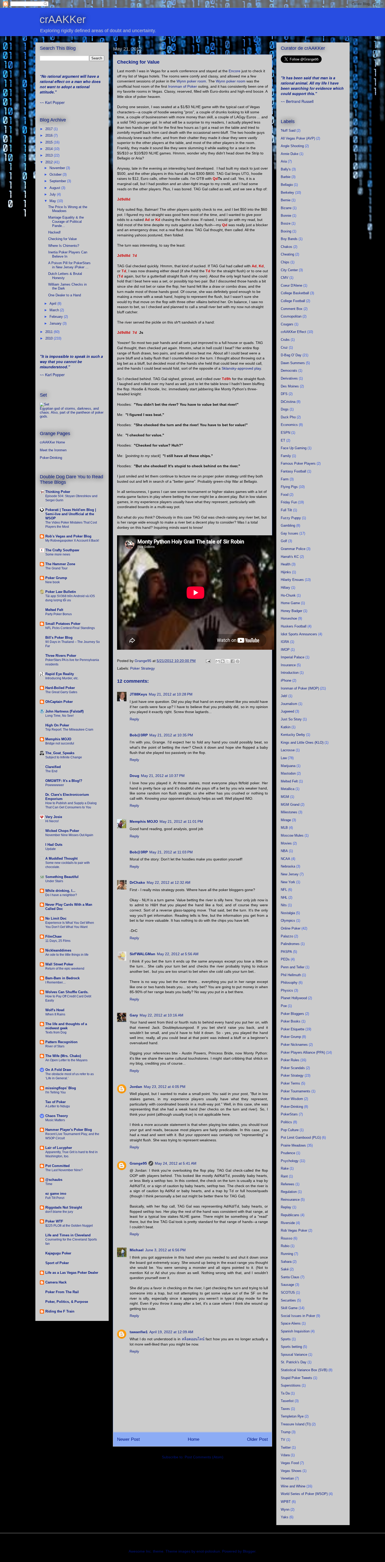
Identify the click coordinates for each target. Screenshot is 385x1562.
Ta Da (285, 1393)
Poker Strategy (142, 668)
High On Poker (57, 725)
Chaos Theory (56, 1116)
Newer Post (128, 1439)
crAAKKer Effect (293, 332)
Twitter (286, 1447)
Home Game (290, 603)
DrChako (137, 882)
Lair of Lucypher (58, 1148)
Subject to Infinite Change (63, 757)
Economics (289, 425)
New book (52, 582)
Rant (284, 1176)
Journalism (289, 704)
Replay (286, 1207)
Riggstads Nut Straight (63, 1207)
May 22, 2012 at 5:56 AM (178, 954)
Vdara (285, 1455)
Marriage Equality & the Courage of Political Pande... (66, 221)
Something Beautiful (62, 877)
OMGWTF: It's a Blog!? (63, 781)
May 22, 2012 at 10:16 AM (161, 1015)
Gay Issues (289, 533)
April (53, 303)
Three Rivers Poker (60, 656)
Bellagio (287, 185)
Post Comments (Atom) (204, 1457)
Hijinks (286, 572)
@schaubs (53, 1180)
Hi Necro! (52, 821)
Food (284, 495)
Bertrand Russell (300, 101)
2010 (49, 338)
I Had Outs (53, 845)
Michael (137, 1250)
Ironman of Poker (182, 86)
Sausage (287, 1285)
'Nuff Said (288, 130)
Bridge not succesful (59, 743)
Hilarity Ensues (292, 580)
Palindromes (290, 944)
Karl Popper (55, 102)
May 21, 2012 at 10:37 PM (163, 776)
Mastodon (288, 773)
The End (51, 771)
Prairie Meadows (293, 1145)
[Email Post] (208, 661)
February (57, 317)
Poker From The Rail (62, 1292)
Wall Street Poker (59, 964)
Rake (285, 1168)
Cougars (287, 324)
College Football (293, 301)
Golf (284, 541)
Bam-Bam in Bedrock (62, 978)
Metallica (287, 789)
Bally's (286, 169)
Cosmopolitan (291, 316)
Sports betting (291, 1347)
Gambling (288, 525)
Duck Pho (288, 417)
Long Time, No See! (59, 716)
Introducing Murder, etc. (62, 678)
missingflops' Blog (60, 1088)
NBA (284, 851)
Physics (287, 990)
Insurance (288, 665)
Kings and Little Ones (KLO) (302, 742)
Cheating (287, 254)
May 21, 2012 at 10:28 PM (170, 694)
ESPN (285, 433)
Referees (287, 1184)
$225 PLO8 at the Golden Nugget (69, 1225)
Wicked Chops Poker (62, 831)
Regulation (289, 1192)
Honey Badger (291, 611)
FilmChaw (53, 936)
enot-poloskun (208, 1551)
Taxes (285, 1409)
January (56, 323)
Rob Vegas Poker (294, 1230)
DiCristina (288, 402)
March (55, 310)
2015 (49, 142)
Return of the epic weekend (64, 968)
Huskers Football (293, 626)
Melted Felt (54, 610)
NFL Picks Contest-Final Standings (70, 628)
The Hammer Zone (60, 564)
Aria (284, 161)
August (55, 188)
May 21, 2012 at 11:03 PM (171, 852)
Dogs (285, 409)
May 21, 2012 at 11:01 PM (181, 821)
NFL (284, 890)
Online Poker (290, 928)
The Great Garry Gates (61, 692)
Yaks (284, 1517)
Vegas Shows (291, 1471)
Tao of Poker (55, 1102)
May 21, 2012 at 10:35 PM (171, 735)
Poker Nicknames (294, 1045)
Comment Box (291, 309)
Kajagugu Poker (58, 1253)
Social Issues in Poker (298, 1316)
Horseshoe (289, 618)
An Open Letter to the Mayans (66, 1060)
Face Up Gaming (293, 448)
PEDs (285, 959)
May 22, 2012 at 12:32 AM (168, 882)
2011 (49, 332)
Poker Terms (290, 1083)
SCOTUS (288, 1292)
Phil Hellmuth (291, 975)
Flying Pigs (289, 487)
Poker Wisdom (292, 1099)
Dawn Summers (293, 363)
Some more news (57, 554)
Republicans (290, 1215)
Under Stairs (54, 881)
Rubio (285, 1246)
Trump (285, 1432)
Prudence (288, 1153)
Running (287, 1254)
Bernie (285, 200)
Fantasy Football (293, 471)
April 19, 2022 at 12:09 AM (171, 1332)
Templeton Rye (292, 1416)
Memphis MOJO (144, 821)
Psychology (290, 1161)
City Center (289, 270)
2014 (49, 149)
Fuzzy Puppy (291, 518)
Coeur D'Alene (291, 285)
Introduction (290, 673)
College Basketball (295, 293)
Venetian (287, 1478)
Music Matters (55, 1120)
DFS (284, 394)
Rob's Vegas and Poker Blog (68, 536)
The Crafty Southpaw (62, 550)
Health (285, 564)
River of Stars (54, 1046)
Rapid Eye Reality (59, 674)
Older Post (257, 1439)
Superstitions (291, 1385)
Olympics (288, 920)
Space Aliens (291, 1323)
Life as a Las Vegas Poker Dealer (71, 1273)
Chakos (286, 247)
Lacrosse (288, 750)
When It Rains (55, 1014)
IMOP (285, 650)
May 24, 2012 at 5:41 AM (175, 1163)
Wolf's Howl (54, 1010)
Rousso (286, 1238)
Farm (285, 479)
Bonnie (286, 216)
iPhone (286, 680)
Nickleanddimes (58, 950)
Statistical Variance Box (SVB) (304, 1370)
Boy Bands (289, 239)
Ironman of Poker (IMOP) (300, 688)
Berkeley (287, 192)
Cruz (284, 347)
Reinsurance (290, 1200)
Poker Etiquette (292, 1029)
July (53, 194)
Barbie (285, 177)
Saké (285, 1269)
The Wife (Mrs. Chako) (63, 1056)
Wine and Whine (293, 1486)
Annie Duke (289, 154)
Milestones (289, 812)
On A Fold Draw (58, 1070)
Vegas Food (290, 1463)
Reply (134, 719)
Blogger (249, 1551)
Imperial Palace (292, 657)
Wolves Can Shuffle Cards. (67, 992)
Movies (286, 843)
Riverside (288, 1223)
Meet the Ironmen (53, 450)
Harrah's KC (290, 557)
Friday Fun (289, 502)
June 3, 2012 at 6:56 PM (165, 1250)
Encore (234, 71)
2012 (49, 162)
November (58, 168)
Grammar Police (293, 549)
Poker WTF (54, 1221)
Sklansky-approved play (241, 368)
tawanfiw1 (139, 1332)
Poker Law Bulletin (60, 592)
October (56, 174)
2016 (49, 135)
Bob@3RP (139, 735)
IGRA (285, 642)
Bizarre (286, 208)
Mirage (286, 820)
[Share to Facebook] (232, 661)
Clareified (53, 767)
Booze (285, 223)
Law (284, 758)
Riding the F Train (59, 1311)
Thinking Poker (57, 492)
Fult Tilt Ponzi (54, 1198)
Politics (286, 1122)
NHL (284, 897)
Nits (284, 905)
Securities (288, 1300)
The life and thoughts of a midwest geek (66, 1026)
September (58, 181)
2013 (49, 155)
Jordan (136, 1087)
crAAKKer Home (52, 442)
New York (288, 882)
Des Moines (290, 386)
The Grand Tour (56, 568)
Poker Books (290, 1021)
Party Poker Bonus (58, 614)
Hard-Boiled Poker (60, 688)
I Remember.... (55, 982)
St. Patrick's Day (293, 1362)
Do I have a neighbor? (61, 895)
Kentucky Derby (293, 735)
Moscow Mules (292, 835)
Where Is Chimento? (63, 246)
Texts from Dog (56, 1032)
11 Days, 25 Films (57, 941)
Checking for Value (62, 239)
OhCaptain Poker (59, 702)
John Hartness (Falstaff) (64, 711)
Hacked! (54, 232)
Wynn (285, 1509)
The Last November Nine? (64, 1170)
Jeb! (284, 696)
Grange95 (138, 1163)
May (53, 201)
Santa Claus (290, 1277)
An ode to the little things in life (67, 955)
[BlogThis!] (222, 661)
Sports (286, 1339)
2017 (49, 129)
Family (286, 456)
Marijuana (288, 766)
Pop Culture (290, 1130)
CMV (284, 278)
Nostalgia (288, 913)
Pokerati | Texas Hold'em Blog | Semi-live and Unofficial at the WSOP (70, 514)
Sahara (286, 1262)
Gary (134, 1015)
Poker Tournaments (295, 1091)
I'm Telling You (55, 1092)
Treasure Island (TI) (296, 1424)
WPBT (286, 1502)
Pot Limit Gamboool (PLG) (301, 1137)
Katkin (285, 727)
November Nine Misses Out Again (69, 835)
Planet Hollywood (294, 998)
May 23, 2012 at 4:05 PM (164, 1087)
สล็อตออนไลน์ (193, 1339)
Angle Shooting (292, 146)
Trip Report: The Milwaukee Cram (69, 729)
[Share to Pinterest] (237, 661)
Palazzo (287, 936)
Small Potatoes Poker (62, 624)
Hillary (285, 588)
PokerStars (289, 1114)
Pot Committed (57, 1166)
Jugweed (287, 711)
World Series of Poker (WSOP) (304, 1494)
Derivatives (289, 378)
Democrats (289, 371)
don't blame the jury (59, 1212)
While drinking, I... (60, 891)
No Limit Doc (56, 918)
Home (193, 1439)
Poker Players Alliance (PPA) (303, 1052)
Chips (285, 262)
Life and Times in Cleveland (68, 1235)
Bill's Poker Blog (59, 638)
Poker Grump (56, 578)
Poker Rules (290, 1060)
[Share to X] (227, 661)
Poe (284, 1006)
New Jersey (290, 874)
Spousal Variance (294, 1355)
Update (50, 849)
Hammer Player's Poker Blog (68, 1130)
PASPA (286, 952)
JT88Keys (138, 694)
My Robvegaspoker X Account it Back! (72, 540)
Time (48, 1184)
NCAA (285, 859)
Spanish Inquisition (295, 1331)
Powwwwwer (54, 785)
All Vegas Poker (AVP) (298, 138)
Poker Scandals (293, 1068)
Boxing (286, 231)
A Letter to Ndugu (57, 1106)
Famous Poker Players (298, 463)
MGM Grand (290, 805)
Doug (134, 776)
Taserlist (287, 1401)
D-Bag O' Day (291, 355)
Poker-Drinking (51, 458)
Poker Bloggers (292, 1014)
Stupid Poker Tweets (296, 1378)
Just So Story (291, 719)
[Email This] (217, 661)
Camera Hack (56, 1282)
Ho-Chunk (288, 595)
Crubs (285, 340)
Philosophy (289, 983)
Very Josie (53, 817)
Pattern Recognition (61, 1042)
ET (283, 440)
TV (283, 1440)
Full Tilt (286, 510)
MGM (285, 797)
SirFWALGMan (142, 954)
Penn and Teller (292, 967)
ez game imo (55, 1194)
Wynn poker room (191, 81)
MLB (284, 828)
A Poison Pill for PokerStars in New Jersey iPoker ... (69, 265)
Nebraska (288, 866)
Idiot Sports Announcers (299, 634)
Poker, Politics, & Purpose (66, 1302)
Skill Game (289, 1308)
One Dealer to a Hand (64, 295)
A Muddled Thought (61, 858)
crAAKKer (63, 19)
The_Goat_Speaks (59, 753)
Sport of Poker (57, 1263)
